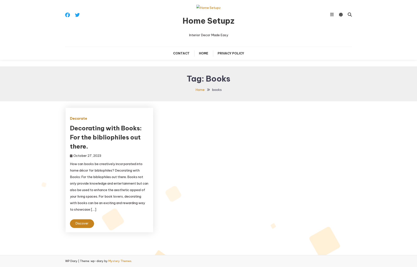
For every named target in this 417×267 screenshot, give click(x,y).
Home (203, 53)
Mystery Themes (119, 261)
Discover (82, 223)
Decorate (78, 118)
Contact (181, 53)
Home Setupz (208, 21)
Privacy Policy (231, 53)
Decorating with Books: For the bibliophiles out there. (106, 137)
